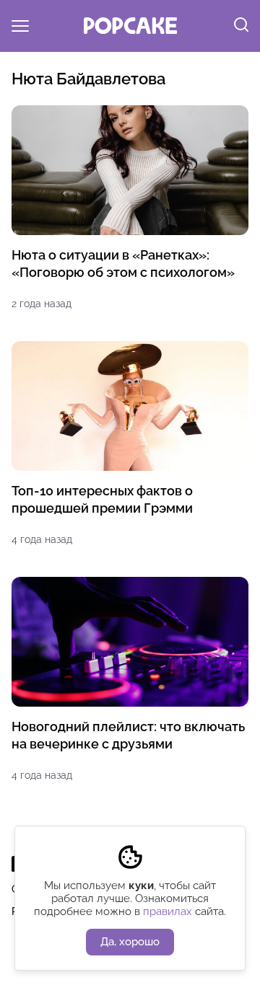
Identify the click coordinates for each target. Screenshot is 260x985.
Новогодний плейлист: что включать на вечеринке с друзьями (128, 735)
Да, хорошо (130, 941)
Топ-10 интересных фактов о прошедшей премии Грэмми (102, 499)
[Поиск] (241, 26)
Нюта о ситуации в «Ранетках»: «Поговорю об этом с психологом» (123, 263)
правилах (167, 911)
